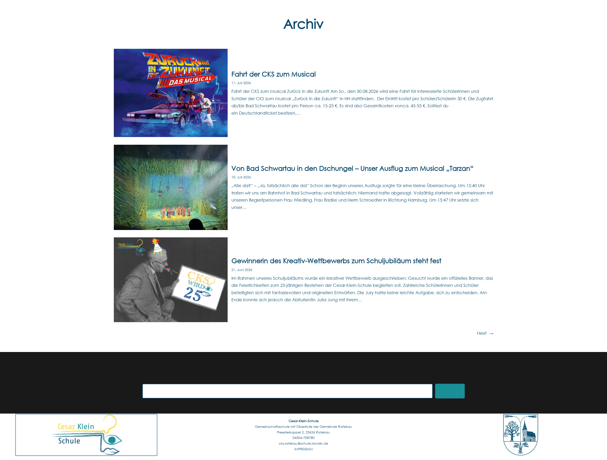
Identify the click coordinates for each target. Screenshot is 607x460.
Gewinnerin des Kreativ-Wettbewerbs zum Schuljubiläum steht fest (336, 260)
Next (485, 333)
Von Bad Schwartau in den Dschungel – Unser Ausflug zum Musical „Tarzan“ (352, 168)
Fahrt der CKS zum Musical (273, 74)
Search (450, 391)
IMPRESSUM (303, 449)
